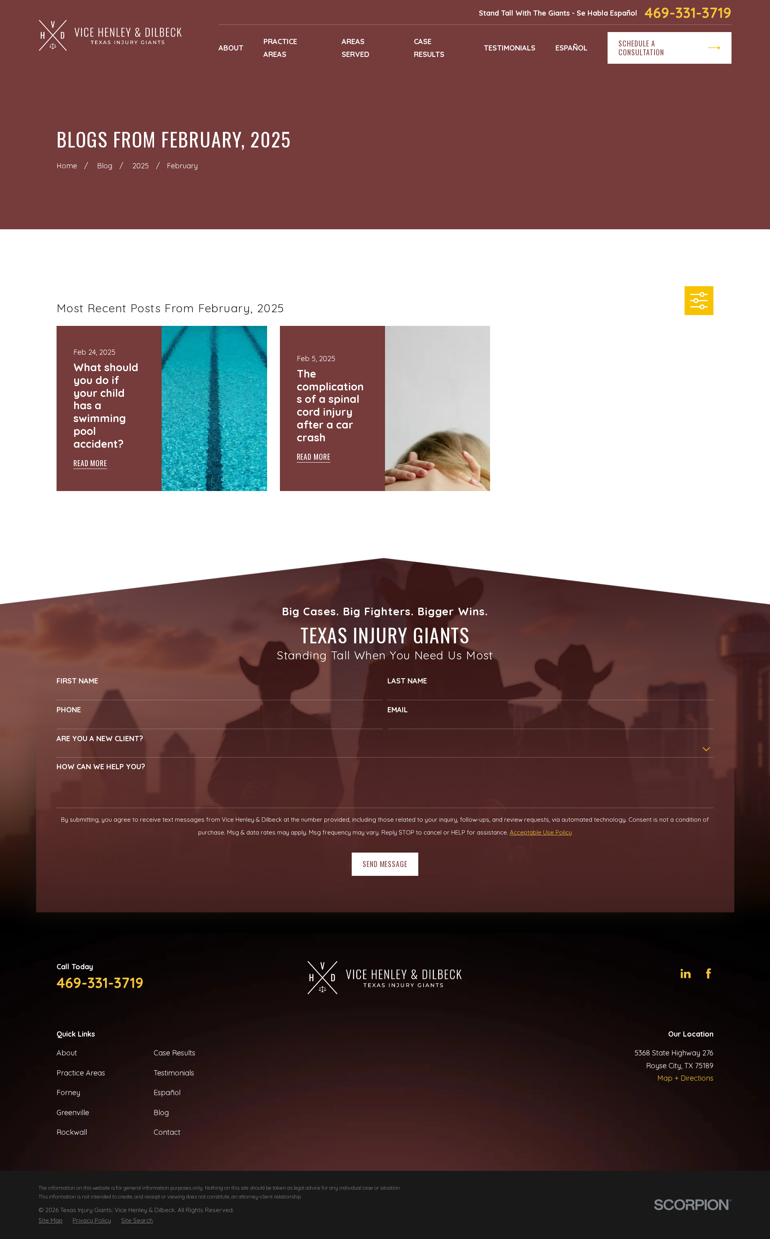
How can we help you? (101, 766)
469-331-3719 (688, 13)
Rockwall (72, 1132)
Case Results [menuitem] (429, 48)
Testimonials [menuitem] (509, 48)
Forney (68, 1092)
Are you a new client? (100, 738)
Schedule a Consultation (641, 47)
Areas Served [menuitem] (355, 48)
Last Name (407, 681)
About (67, 1052)
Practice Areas (81, 1072)
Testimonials (174, 1072)
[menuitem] (50, 1220)
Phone (69, 709)
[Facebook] (708, 973)
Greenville (73, 1112)
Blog (161, 1112)
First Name (77, 681)
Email (397, 709)
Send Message (385, 864)
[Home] (110, 36)
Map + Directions (685, 1078)
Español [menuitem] (571, 48)
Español (167, 1092)
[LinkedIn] (686, 973)
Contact (167, 1132)
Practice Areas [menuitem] (280, 48)
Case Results (174, 1052)
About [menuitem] (231, 48)
